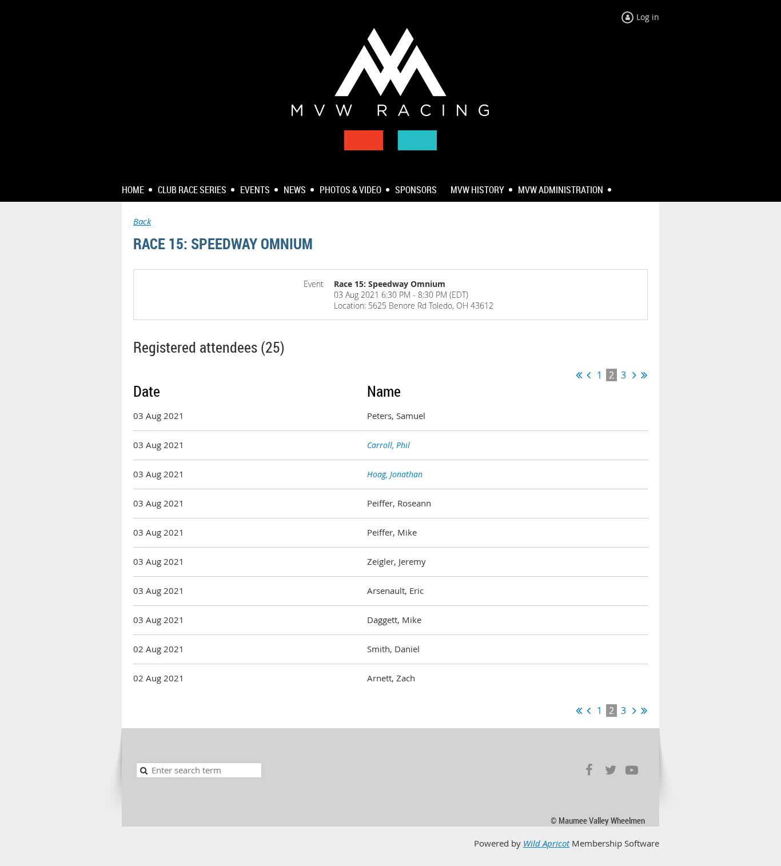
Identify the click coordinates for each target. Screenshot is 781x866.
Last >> (644, 375)
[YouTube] (631, 770)
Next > (634, 375)
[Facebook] (589, 770)
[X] (610, 770)
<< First (579, 375)
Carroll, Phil (388, 445)
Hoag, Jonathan (395, 474)
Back (142, 221)
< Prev (588, 375)
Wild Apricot (546, 843)
